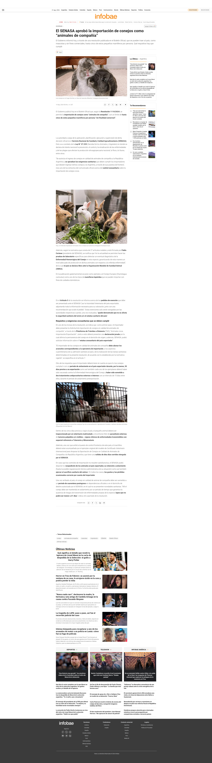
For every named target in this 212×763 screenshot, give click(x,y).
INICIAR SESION (205, 10)
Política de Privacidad (146, 727)
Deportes (134, 10)
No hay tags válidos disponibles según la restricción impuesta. (101, 22)
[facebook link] (62, 732)
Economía (147, 10)
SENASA (103, 538)
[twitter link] (66, 732)
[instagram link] (70, 732)
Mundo (116, 10)
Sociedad (59, 26)
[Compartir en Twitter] (112, 104)
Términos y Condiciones (147, 725)
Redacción (106, 725)
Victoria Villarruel (137, 22)
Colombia (82, 10)
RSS (87, 746)
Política (140, 10)
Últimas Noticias (125, 10)
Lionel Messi (121, 22)
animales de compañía (71, 538)
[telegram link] (66, 735)
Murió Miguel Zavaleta (149, 22)
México (95, 10)
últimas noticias (61, 541)
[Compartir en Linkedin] (116, 104)
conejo (59, 538)
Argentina (64, 10)
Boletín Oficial (114, 538)
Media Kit (126, 738)
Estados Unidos (73, 10)
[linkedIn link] (70, 735)
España (89, 10)
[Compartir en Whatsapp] (105, 104)
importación (94, 538)
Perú (100, 10)
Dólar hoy (70, 22)
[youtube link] (62, 735)
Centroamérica (108, 10)
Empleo (107, 727)
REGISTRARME (193, 10)
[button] (3, 10)
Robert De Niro (128, 22)
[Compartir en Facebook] (108, 104)
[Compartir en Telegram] (120, 104)
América (86, 725)
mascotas (84, 538)
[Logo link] (106, 16)
